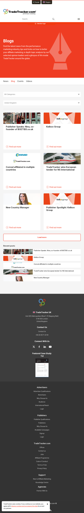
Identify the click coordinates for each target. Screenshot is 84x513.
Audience (42, 402)
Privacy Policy (42, 468)
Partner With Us (42, 491)
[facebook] (39, 346)
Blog (13, 81)
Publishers (42, 423)
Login (42, 409)
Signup (42, 433)
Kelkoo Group (39, 257)
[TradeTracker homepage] (19, 12)
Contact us (42, 451)
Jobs (42, 454)
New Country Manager (42, 278)
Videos (29, 81)
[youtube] (50, 346)
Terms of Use (42, 465)
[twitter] (33, 346)
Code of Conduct (42, 461)
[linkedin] (44, 346)
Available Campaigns (42, 430)
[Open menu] (79, 19)
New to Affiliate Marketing (42, 479)
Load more (42, 237)
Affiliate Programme (42, 458)
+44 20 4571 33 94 (42, 335)
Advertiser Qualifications (42, 391)
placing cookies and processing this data (24, 506)
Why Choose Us (42, 398)
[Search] (53, 19)
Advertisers (42, 395)
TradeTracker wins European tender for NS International (54, 271)
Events (21, 81)
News (5, 81)
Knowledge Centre (42, 482)
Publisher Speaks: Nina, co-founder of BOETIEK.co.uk (53, 250)
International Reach (42, 405)
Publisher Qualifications (42, 419)
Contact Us (42, 331)
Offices (42, 447)
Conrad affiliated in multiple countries (47, 264)
